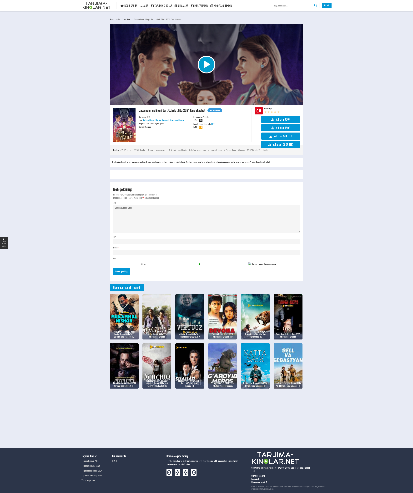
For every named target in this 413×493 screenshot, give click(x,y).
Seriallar (183, 6)
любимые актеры (198, 150)
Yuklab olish (231, 150)
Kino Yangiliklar (223, 6)
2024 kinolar (140, 150)
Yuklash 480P (283, 128)
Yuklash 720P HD (283, 136)
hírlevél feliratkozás (178, 150)
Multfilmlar (201, 6)
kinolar (242, 150)
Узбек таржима (88, 480)
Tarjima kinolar (149, 120)
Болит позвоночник (157, 150)
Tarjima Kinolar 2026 (90, 460)
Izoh (114, 202)
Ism (115, 236)
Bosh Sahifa (130, 6)
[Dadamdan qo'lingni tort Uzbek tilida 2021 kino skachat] (124, 125)
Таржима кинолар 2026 (91, 475)
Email (116, 247)
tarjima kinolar (216, 150)
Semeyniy (165, 120)
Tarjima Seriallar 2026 (90, 465)
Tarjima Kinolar (163, 6)
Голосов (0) (268, 108)
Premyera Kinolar (177, 120)
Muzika (127, 19)
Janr (145, 6)
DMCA (114, 460)
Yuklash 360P (283, 119)
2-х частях (126, 150)
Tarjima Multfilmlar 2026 (91, 470)
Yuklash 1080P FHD (283, 144)
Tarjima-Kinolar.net (268, 467)
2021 (213, 124)
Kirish (326, 5)
